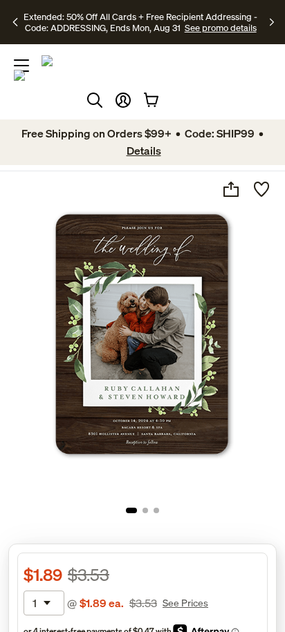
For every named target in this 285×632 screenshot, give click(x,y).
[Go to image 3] (156, 510)
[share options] (231, 189)
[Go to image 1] (131, 510)
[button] (123, 100)
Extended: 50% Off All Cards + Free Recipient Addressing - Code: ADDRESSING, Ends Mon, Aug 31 (140, 22)
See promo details (221, 27)
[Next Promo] (272, 22)
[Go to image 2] (145, 510)
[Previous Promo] (16, 22)
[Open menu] (21, 65)
